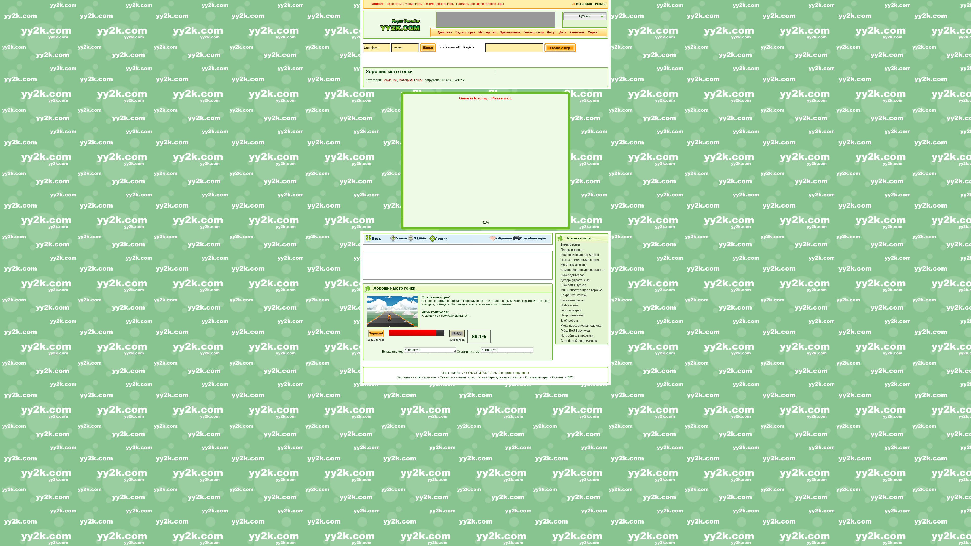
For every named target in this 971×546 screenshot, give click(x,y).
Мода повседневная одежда (581, 325)
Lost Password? (450, 47)
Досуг (551, 32)
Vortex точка (569, 305)
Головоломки (534, 32)
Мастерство (487, 32)
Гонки (418, 80)
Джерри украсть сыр (575, 280)
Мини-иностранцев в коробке (582, 290)
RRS (570, 377)
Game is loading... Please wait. (485, 98)
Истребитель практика (577, 335)
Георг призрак (571, 310)
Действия (445, 32)
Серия (592, 32)
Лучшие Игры (413, 4)
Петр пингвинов (572, 315)
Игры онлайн (451, 373)
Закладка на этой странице (416, 377)
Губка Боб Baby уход (575, 330)
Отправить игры (536, 377)
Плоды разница (572, 250)
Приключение (510, 32)
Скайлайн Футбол (573, 285)
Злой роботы (570, 320)
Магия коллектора (574, 265)
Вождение (389, 80)
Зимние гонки (570, 244)
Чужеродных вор (573, 275)
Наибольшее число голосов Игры (480, 4)
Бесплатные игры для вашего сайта (495, 377)
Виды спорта (465, 32)
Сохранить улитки (574, 295)
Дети (562, 32)
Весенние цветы (572, 300)
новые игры (393, 4)
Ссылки (557, 377)
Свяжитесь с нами (453, 377)
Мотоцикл (406, 80)
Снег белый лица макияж (579, 341)
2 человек (577, 32)
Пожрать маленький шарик (580, 260)
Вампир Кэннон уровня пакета (582, 270)
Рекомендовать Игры (439, 4)
